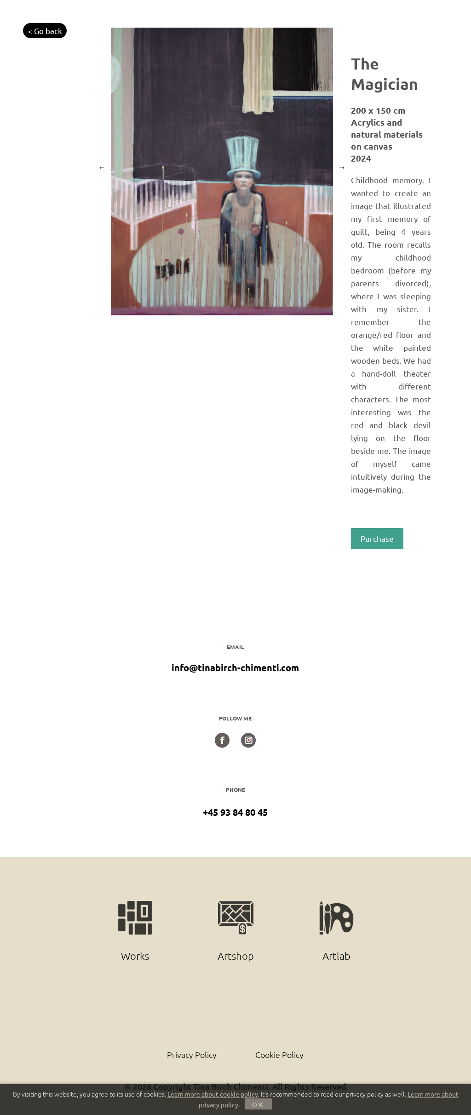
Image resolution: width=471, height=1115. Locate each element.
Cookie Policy (279, 1054)
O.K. (258, 1104)
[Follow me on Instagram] (248, 744)
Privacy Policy (192, 1054)
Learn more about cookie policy (212, 1094)
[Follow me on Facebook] (222, 744)
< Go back (45, 30)
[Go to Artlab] (336, 906)
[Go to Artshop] (236, 906)
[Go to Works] (136, 906)
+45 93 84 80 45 (235, 812)
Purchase (377, 538)
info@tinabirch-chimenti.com (235, 668)
